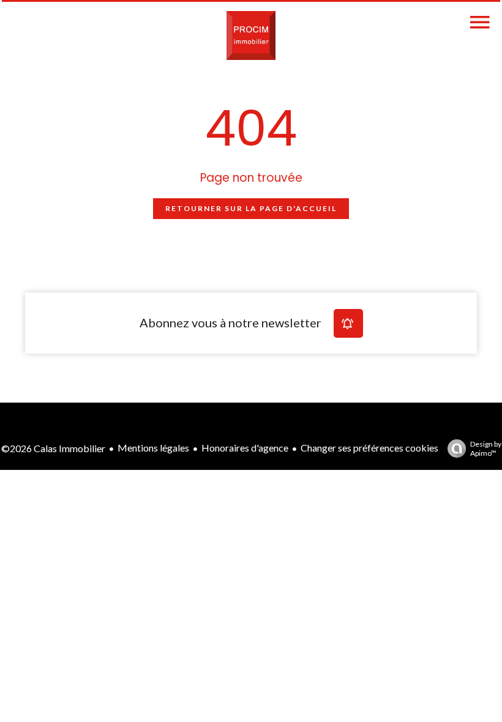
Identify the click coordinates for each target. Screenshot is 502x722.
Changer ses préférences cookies (369, 447)
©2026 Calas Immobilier (53, 448)
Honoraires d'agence (244, 447)
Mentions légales (153, 447)
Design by (485, 448)
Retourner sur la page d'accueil (251, 208)
